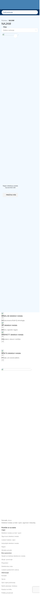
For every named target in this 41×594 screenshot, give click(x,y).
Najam (3, 547)
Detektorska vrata (7, 566)
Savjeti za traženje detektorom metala (13, 556)
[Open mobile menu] (2, 6)
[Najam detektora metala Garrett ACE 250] (10, 108)
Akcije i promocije (6, 559)
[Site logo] (20, 6)
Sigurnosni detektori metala (10, 536)
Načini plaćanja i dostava (9, 586)
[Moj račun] (37, 6)
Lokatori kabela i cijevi (8, 540)
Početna (4, 20)
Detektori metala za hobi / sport (11, 533)
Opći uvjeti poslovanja (8, 582)
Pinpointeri (4, 563)
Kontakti (4, 575)
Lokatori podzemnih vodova (10, 570)
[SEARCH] (36, 12)
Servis (3, 579)
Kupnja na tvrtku (6, 589)
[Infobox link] (19, 314)
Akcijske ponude (6, 550)
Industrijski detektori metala (10, 543)
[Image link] (16, 443)
